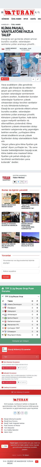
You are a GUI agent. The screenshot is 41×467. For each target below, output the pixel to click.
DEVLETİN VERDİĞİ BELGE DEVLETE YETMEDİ (8, 245)
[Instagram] (25, 182)
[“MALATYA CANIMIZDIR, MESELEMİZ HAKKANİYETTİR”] (30, 198)
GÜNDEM (5, 19)
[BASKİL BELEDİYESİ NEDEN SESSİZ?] (11, 198)
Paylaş (6, 79)
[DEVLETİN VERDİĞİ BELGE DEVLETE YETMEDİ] (11, 237)
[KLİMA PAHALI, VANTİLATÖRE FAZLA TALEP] (20, 65)
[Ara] (39, 12)
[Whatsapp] (26, 413)
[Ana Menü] (2, 12)
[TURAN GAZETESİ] (19, 12)
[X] (18, 413)
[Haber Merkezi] (6, 179)
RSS (5, 446)
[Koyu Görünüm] (36, 12)
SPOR (25, 19)
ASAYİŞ (33, 19)
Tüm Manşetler (9, 428)
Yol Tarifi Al (23, 367)
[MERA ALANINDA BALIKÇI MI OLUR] (30, 237)
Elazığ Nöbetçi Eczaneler (12, 419)
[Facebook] (18, 182)
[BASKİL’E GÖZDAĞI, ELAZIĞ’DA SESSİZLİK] (11, 217)
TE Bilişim (25, 455)
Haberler (5, 24)
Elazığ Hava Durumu (11, 421)
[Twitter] (22, 182)
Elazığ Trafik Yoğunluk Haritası (14, 423)
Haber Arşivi (8, 432)
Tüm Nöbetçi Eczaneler (21, 392)
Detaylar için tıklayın (20, 341)
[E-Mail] (14, 182)
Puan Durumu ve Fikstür (12, 425)
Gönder (6, 277)
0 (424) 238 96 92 (9, 367)
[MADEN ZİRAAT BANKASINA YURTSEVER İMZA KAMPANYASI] (30, 217)
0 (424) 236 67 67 (9, 382)
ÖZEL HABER (16, 19)
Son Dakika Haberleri (11, 430)
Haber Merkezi (18, 177)
